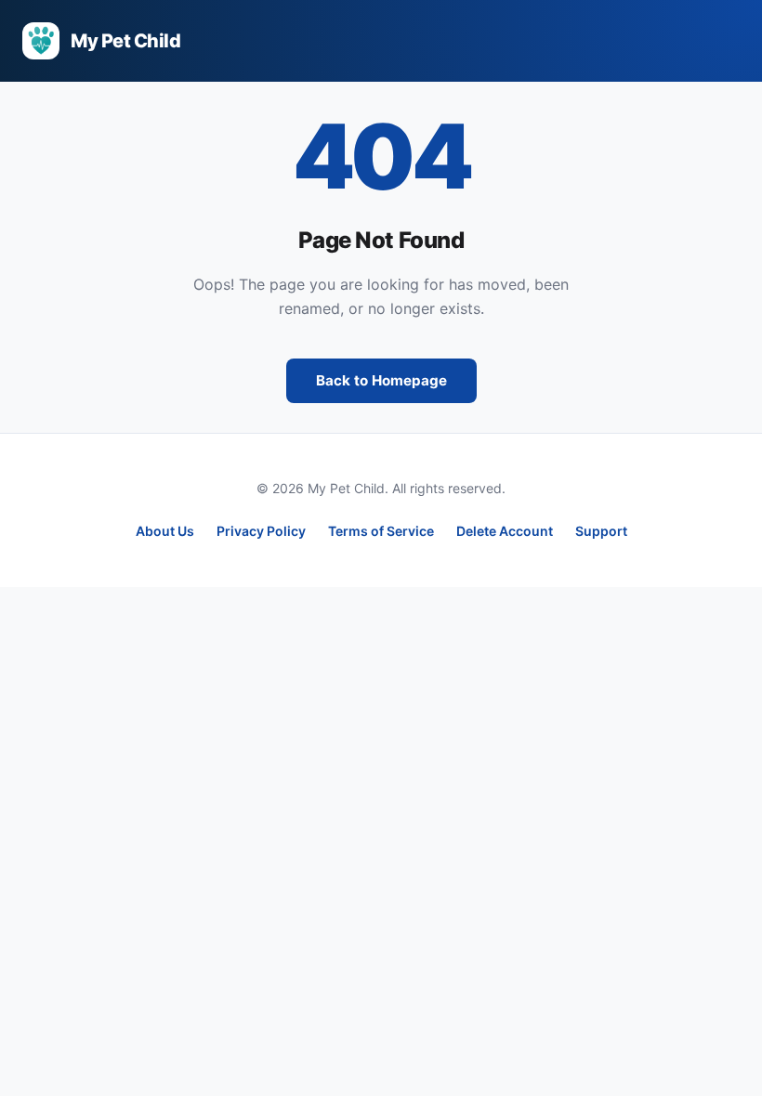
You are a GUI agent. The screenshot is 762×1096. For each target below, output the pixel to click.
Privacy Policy (261, 531)
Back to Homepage (381, 380)
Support (601, 531)
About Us (165, 531)
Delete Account (504, 531)
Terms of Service (381, 531)
